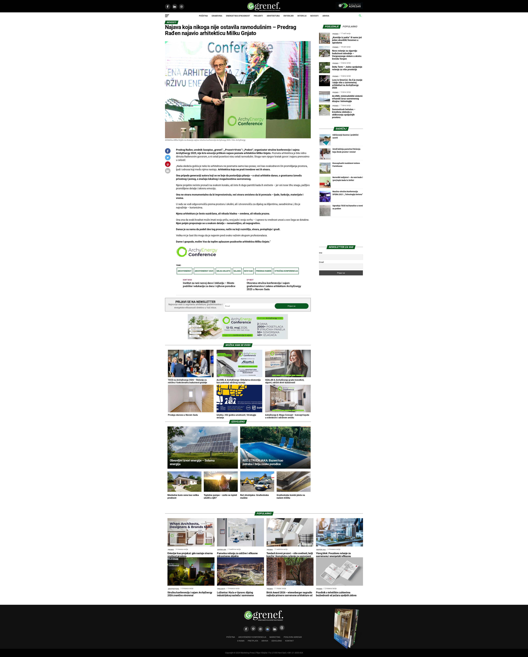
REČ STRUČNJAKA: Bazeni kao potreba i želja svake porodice (263, 462)
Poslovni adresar (293, 637)
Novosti (314, 16)
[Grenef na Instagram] (260, 629)
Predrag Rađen (263, 271)
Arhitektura (273, 16)
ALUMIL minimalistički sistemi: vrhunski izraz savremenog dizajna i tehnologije (347, 99)
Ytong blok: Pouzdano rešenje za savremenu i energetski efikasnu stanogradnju (333, 556)
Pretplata (253, 641)
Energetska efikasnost (238, 16)
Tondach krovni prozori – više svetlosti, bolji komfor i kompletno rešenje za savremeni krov (289, 556)
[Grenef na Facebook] (167, 151)
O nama (240, 641)
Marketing (275, 637)
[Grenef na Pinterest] (168, 165)
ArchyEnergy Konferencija (252, 637)
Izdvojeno (276, 641)
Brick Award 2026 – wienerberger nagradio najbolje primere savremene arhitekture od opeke (289, 595)
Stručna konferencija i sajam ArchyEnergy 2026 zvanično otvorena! (189, 594)
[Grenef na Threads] (282, 627)
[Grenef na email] (167, 171)
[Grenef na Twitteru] (167, 158)
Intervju (301, 16)
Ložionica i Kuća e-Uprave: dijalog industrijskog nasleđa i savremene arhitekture (235, 595)
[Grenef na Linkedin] (274, 629)
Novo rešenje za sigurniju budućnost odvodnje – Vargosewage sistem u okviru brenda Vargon (346, 54)
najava (237, 271)
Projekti (258, 16)
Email (321, 262)
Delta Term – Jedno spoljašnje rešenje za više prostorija (347, 68)
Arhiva (325, 16)
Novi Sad (248, 271)
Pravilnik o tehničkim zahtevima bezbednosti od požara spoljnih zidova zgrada (336, 595)
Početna (203, 16)
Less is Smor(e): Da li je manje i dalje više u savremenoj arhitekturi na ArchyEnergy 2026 (347, 84)
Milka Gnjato (223, 271)
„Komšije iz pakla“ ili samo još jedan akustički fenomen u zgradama (347, 40)
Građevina (217, 16)
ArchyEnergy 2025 (204, 271)
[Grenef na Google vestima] (267, 629)
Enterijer (289, 16)
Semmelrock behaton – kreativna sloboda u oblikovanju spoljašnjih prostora (343, 113)
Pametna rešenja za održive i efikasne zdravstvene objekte (237, 555)
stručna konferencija (286, 271)
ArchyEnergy (184, 271)
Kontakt (289, 641)
